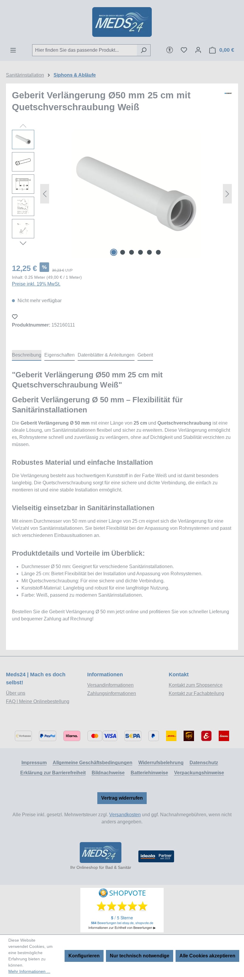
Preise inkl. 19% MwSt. (36, 283)
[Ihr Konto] (198, 50)
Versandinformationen (110, 685)
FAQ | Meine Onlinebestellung (37, 701)
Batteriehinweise (149, 772)
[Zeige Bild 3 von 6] (131, 252)
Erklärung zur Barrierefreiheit (53, 772)
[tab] (26, 355)
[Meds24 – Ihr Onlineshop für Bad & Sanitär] (100, 852)
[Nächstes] (227, 194)
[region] (122, 194)
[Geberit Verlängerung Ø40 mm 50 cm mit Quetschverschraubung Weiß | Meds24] (136, 194)
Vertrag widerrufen (122, 797)
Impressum (34, 762)
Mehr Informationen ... (29, 971)
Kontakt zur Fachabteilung (196, 693)
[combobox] (84, 50)
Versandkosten (125, 814)
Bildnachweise (108, 772)
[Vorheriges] (44, 194)
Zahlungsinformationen (111, 693)
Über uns (15, 693)
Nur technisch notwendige (139, 955)
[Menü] (13, 50)
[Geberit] (228, 103)
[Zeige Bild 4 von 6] (140, 252)
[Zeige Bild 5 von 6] (149, 252)
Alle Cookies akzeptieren (207, 955)
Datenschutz (204, 762)
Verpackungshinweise (199, 772)
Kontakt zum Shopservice (196, 685)
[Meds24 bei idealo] (156, 856)
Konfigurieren (84, 955)
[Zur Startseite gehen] (122, 22)
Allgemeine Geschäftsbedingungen (92, 762)
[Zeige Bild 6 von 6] (158, 252)
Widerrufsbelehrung (161, 762)
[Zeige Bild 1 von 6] (113, 252)
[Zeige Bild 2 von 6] (122, 252)
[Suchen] (144, 50)
